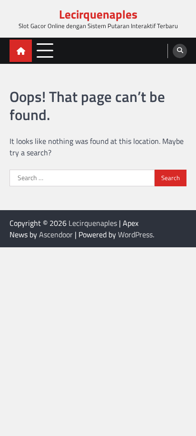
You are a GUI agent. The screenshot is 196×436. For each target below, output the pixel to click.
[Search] (180, 51)
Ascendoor (56, 234)
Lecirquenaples (98, 14)
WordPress (135, 234)
